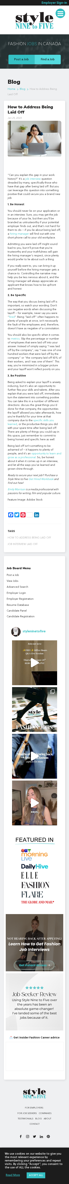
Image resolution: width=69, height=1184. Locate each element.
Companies (45, 1113)
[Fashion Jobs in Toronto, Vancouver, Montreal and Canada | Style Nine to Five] (34, 20)
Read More (13, 1175)
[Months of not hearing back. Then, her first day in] (34, 756)
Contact (34, 1124)
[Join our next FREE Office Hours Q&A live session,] (34, 662)
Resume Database (18, 605)
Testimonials (13, 31)
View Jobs (12, 581)
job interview (17, 544)
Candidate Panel (17, 610)
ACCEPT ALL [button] (36, 1175)
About (47, 1119)
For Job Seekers (27, 1113)
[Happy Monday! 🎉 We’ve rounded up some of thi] (34, 709)
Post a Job (21, 59)
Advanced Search (17, 587)
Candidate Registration (20, 616)
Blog (22, 89)
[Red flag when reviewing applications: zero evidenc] (34, 803)
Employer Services (17, 10)
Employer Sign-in (54, 3)
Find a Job (48, 59)
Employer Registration (20, 599)
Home (11, 89)
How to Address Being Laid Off (29, 537)
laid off (32, 544)
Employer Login (16, 593)
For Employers (34, 1108)
